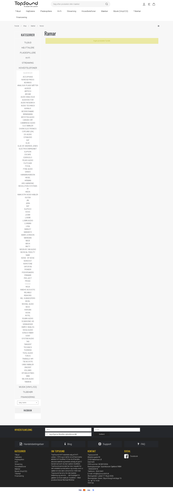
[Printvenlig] (158, 26)
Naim (28, 255)
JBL (27, 200)
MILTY (28, 246)
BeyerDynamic (28, 111)
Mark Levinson (27, 235)
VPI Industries (28, 373)
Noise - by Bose (27, 258)
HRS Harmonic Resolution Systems (27, 184)
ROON (28, 313)
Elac (28, 143)
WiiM (28, 376)
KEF (27, 206)
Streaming (28, 63)
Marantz (28, 232)
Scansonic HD (28, 321)
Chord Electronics (27, 129)
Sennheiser (28, 324)
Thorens (28, 350)
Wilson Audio (28, 379)
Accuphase (28, 77)
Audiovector (28, 100)
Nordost (28, 261)
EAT (27, 140)
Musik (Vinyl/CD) (28, 387)
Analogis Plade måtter (27, 85)
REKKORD (28, 295)
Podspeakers (28, 272)
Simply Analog (27, 327)
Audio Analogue (28, 97)
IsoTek (28, 197)
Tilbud (27, 42)
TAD (27, 341)
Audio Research (28, 103)
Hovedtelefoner (28, 68)
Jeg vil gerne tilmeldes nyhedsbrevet (70, 433)
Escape (28, 154)
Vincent (27, 367)
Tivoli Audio (28, 353)
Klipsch (27, 209)
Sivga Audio (28, 330)
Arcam (28, 94)
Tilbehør (28, 392)
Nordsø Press (27, 80)
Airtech (27, 91)
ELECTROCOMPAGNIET (28, 149)
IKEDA (28, 192)
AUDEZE (28, 88)
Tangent (28, 344)
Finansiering (28, 397)
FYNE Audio (28, 169)
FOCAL (27, 166)
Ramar (28, 284)
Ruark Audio (27, 318)
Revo (28, 307)
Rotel (27, 315)
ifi (28, 189)
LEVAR (27, 215)
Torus (28, 356)
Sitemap (91, 483)
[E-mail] (117, 429)
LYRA (28, 226)
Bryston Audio (27, 117)
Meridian (28, 238)
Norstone (27, 264)
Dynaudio (28, 137)
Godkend (102, 434)
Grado (28, 172)
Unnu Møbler (28, 364)
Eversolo (28, 157)
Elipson (27, 152)
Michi (28, 244)
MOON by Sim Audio (28, 249)
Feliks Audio (27, 160)
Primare (27, 275)
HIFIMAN (28, 180)
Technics (28, 347)
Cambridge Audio (27, 123)
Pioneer (27, 269)
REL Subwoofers (27, 298)
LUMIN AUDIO (28, 221)
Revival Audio (28, 304)
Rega (28, 287)
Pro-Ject (28, 278)
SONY (28, 336)
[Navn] (68, 429)
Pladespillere (28, 52)
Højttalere (27, 47)
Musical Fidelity (27, 252)
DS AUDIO (28, 134)
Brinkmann (28, 114)
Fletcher (28, 163)
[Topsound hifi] (26, 4)
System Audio (28, 339)
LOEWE (28, 218)
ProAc (28, 281)
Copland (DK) (28, 131)
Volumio (27, 370)
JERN (28, 203)
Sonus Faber (27, 333)
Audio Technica (28, 106)
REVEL (27, 301)
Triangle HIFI (27, 359)
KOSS (28, 212)
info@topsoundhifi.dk (101, 474)
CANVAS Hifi (28, 120)
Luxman (27, 223)
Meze (28, 241)
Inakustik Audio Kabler (28, 195)
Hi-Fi (28, 58)
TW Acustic (28, 362)
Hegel (27, 178)
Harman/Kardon (28, 175)
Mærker (27, 73)
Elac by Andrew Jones (28, 146)
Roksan (27, 310)
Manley (27, 229)
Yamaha (27, 382)
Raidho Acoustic (27, 290)
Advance (28, 83)
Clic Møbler (27, 126)
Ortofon (28, 267)
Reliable (27, 292)
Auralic (27, 108)
